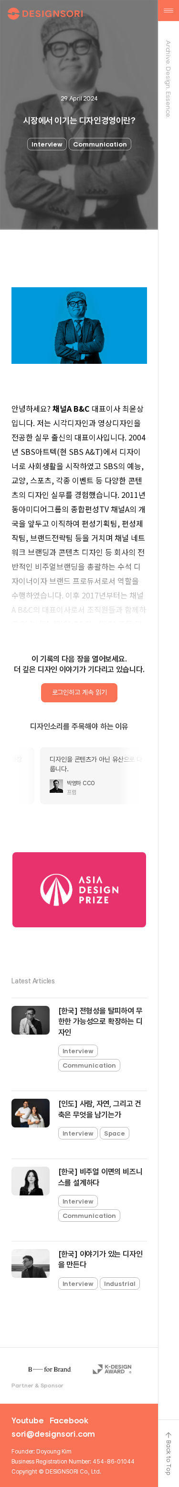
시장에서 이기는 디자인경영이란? (79, 120)
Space (115, 1133)
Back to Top (168, 1458)
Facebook (69, 1420)
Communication (100, 144)
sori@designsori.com (53, 1434)
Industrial (120, 1283)
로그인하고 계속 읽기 (79, 692)
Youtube (27, 1420)
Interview (47, 144)
